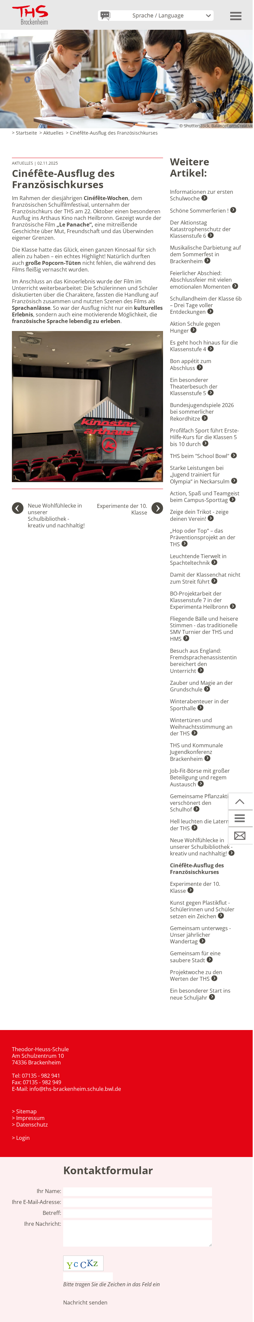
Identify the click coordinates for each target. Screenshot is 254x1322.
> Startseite (24, 133)
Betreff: (52, 1213)
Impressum (30, 1118)
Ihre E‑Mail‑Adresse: (36, 1202)
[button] (236, 13)
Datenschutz (32, 1124)
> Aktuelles (51, 133)
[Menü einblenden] (241, 818)
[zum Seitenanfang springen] (241, 801)
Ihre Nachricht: (42, 1223)
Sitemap (26, 1111)
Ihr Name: (49, 1191)
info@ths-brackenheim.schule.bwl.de (75, 1089)
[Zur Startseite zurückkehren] (30, 8)
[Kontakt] (241, 835)
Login (23, 1137)
